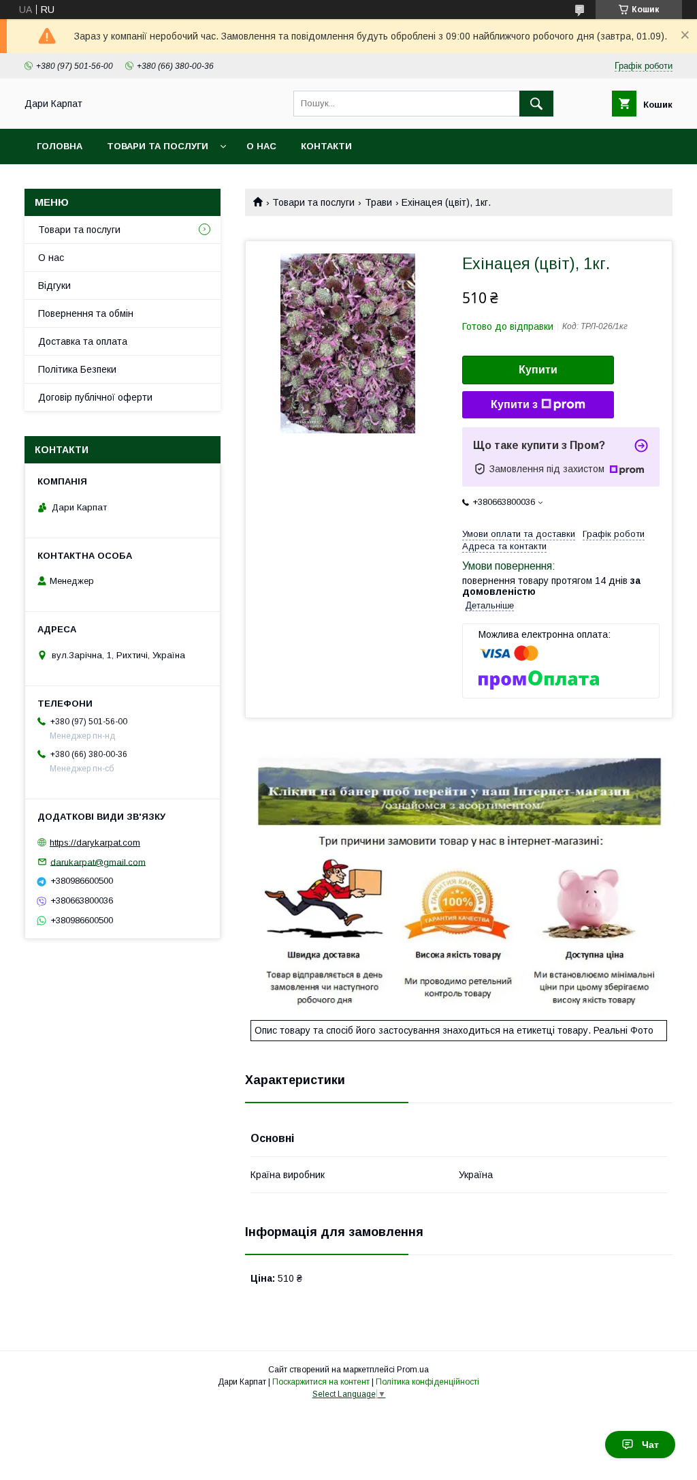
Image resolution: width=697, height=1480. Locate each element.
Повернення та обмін (85, 313)
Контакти (326, 146)
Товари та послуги (157, 146)
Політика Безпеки (77, 369)
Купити (538, 369)
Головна (59, 146)
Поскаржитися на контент (321, 1382)
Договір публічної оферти (95, 397)
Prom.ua (413, 1369)
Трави (378, 202)
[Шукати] (536, 104)
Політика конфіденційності (427, 1382)
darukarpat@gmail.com (98, 862)
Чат (650, 1444)
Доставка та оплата (82, 341)
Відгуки (54, 285)
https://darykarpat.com (95, 842)
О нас (261, 146)
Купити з (514, 404)
